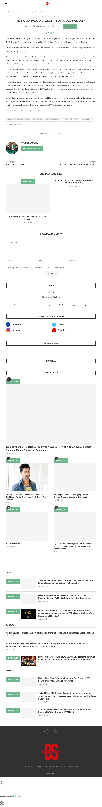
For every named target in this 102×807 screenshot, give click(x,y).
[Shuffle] (0, 788)
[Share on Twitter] (59, 134)
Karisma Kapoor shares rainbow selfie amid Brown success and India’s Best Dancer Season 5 (50, 633)
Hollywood (87, 120)
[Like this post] (54, 134)
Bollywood (37, 120)
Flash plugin (16, 796)
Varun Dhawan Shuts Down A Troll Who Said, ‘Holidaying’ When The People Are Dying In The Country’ (26, 497)
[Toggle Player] (0, 786)
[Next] (4, 778)
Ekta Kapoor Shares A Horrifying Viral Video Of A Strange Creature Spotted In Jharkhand (74, 496)
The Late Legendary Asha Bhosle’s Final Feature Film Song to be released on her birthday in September (66, 581)
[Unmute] (2, 794)
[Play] (2, 778)
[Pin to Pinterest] (62, 134)
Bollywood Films (52, 120)
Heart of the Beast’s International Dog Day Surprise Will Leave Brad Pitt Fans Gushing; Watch (64, 679)
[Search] (91, 3)
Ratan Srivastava (39, 26)
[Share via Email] (64, 134)
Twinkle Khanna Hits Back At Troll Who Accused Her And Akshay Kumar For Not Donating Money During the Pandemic (48, 448)
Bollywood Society (12, 12)
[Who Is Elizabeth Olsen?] (27, 526)
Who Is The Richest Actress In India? (27, 111)
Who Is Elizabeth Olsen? (16, 544)
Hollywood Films (14, 124)
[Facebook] (46, 731)
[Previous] (0, 778)
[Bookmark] (96, 4)
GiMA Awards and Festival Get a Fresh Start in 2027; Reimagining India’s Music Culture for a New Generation (64, 596)
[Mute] (0, 794)
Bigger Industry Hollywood (18, 120)
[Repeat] (3, 788)
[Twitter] (55, 731)
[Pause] (3, 778)
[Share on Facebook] (57, 134)
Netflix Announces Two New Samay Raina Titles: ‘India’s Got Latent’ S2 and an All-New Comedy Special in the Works (66, 658)
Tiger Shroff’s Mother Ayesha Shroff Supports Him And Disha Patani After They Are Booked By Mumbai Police (75, 546)
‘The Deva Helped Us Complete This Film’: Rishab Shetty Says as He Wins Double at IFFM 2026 (65, 710)
